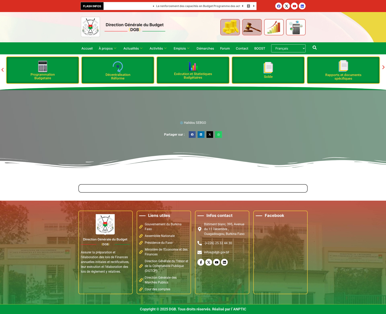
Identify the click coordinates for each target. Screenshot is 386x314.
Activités (156, 48)
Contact (242, 48)
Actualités (131, 48)
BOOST (259, 48)
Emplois (180, 48)
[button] (2, 69)
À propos (106, 48)
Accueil (87, 48)
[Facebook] (278, 6)
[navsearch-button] (315, 48)
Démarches (205, 48)
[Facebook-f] (200, 262)
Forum (225, 48)
